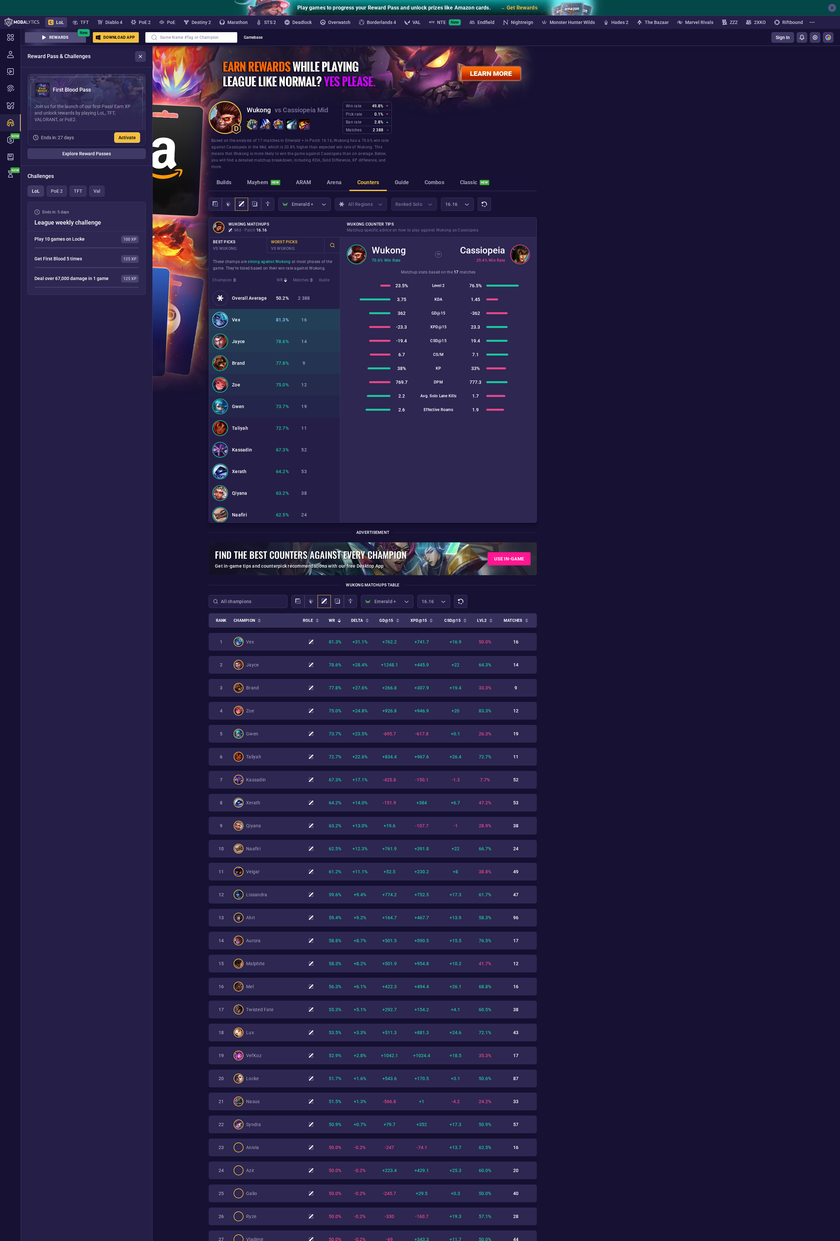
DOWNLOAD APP (119, 37)
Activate (127, 137)
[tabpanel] (87, 248)
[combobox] (191, 37)
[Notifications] (802, 37)
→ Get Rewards (518, 8)
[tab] (224, 183)
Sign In (783, 37)
